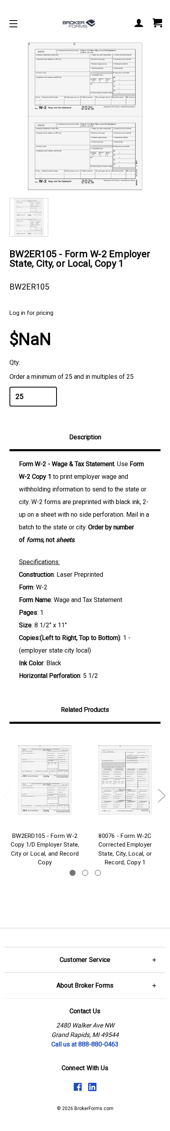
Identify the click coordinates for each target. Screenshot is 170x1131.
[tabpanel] (45, 801)
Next (161, 795)
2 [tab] (85, 873)
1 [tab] (73, 873)
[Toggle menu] (20, 23)
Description (85, 437)
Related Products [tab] (85, 709)
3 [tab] (98, 873)
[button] (85, 960)
